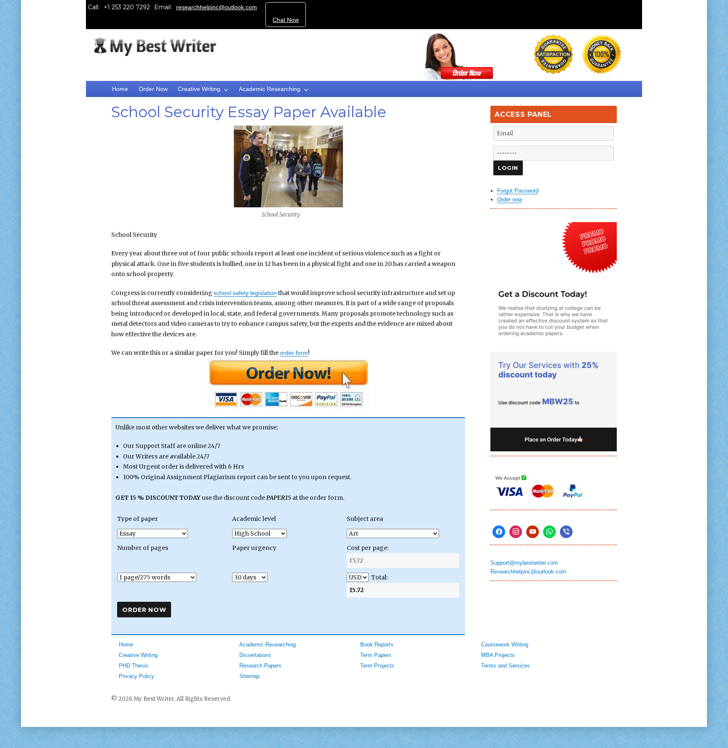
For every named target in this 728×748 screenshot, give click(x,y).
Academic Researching (269, 89)
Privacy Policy (136, 676)
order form (294, 352)
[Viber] (566, 531)
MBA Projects (498, 655)
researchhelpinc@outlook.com (216, 7)
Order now (509, 199)
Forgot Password (517, 191)
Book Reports (376, 644)
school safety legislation (245, 293)
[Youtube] (532, 531)
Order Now (153, 89)
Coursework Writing (504, 644)
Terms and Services (505, 665)
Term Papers (375, 655)
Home (120, 89)
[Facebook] (498, 531)
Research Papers (260, 665)
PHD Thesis (133, 665)
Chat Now (286, 19)
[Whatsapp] (549, 531)
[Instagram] (515, 531)
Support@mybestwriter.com (524, 563)
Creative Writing (199, 89)
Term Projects (377, 665)
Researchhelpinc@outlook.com (528, 571)
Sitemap (249, 676)
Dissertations (255, 655)
